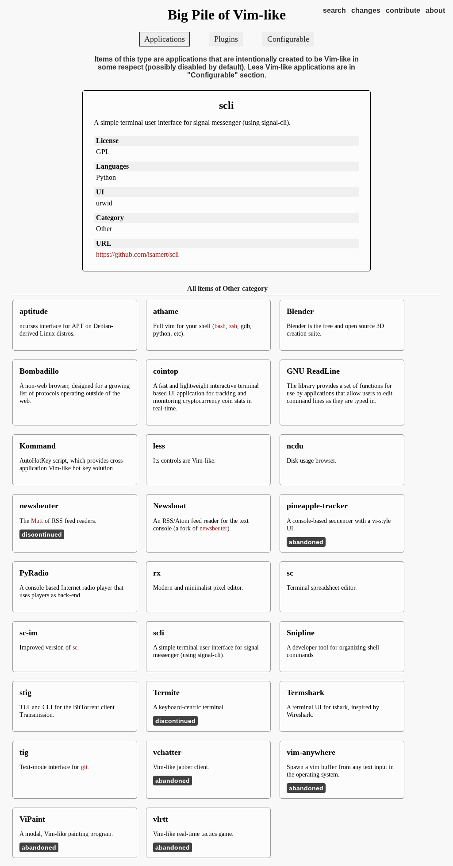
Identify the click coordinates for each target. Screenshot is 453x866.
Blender (300, 311)
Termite (166, 692)
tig (23, 752)
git (84, 766)
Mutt (37, 520)
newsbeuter (38, 505)
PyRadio (34, 572)
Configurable (288, 39)
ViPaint (32, 819)
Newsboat (169, 505)
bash (220, 325)
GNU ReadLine (313, 371)
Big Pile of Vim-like (227, 15)
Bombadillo (39, 371)
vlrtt (160, 819)
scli (226, 105)
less (159, 445)
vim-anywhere (311, 752)
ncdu (295, 445)
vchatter (167, 752)
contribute (403, 10)
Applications (164, 39)
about (435, 10)
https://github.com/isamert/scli (137, 254)
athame (165, 311)
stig (25, 692)
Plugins (226, 39)
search (334, 10)
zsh (233, 325)
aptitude (33, 311)
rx (157, 572)
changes (365, 10)
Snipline (301, 632)
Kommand (37, 445)
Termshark (305, 692)
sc (290, 572)
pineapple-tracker (317, 505)
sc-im (28, 632)
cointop (165, 371)
